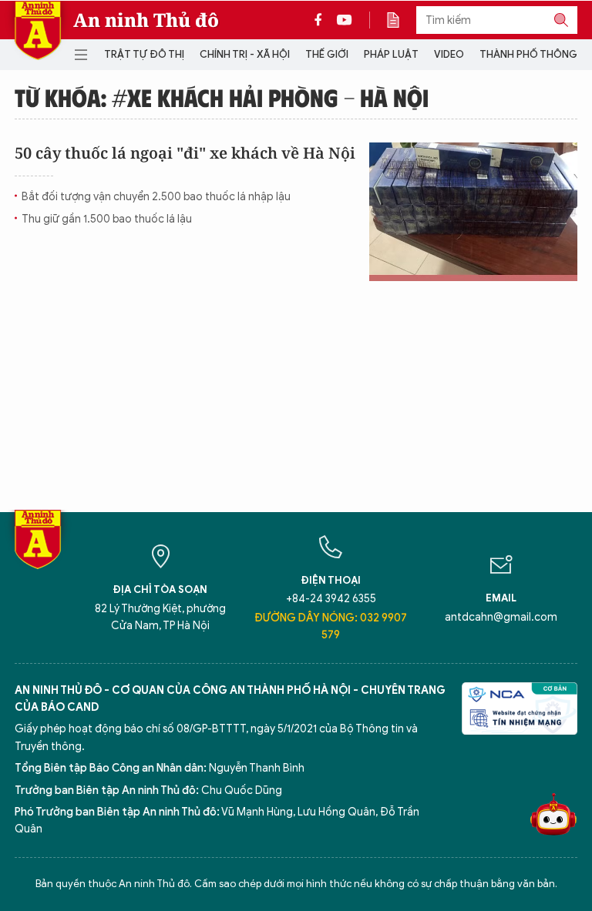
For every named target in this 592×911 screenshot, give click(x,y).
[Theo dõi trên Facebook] (322, 20)
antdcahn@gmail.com (501, 617)
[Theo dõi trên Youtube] (344, 20)
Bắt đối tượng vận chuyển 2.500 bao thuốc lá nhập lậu (156, 196)
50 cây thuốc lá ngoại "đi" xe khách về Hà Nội (185, 152)
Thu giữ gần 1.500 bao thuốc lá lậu (107, 219)
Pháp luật (391, 54)
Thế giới (326, 54)
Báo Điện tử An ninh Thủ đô (38, 30)
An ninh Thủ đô (146, 20)
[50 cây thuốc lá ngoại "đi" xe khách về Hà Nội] (473, 211)
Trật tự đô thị (144, 54)
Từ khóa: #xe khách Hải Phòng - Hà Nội (222, 97)
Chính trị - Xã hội (245, 54)
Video (449, 54)
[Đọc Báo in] (400, 20)
